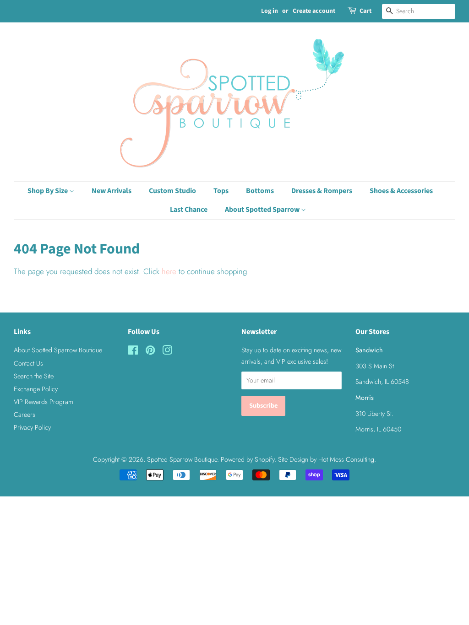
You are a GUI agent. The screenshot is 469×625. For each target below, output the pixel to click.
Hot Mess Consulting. (347, 459)
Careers (24, 414)
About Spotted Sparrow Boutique (58, 350)
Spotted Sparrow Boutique (182, 459)
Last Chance (188, 210)
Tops (221, 191)
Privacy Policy (32, 427)
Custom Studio (172, 191)
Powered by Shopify (247, 459)
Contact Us (28, 363)
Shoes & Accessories (401, 191)
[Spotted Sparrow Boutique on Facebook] (133, 351)
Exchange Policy (36, 388)
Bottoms (260, 191)
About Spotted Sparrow (263, 210)
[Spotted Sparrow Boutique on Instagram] (167, 351)
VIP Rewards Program (43, 401)
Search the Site (34, 376)
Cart (365, 11)
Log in (269, 11)
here (169, 271)
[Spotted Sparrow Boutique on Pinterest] (150, 351)
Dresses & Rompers (321, 191)
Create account (314, 11)
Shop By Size (48, 191)
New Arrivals (111, 191)
